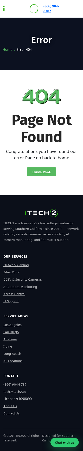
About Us (10, 406)
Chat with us (64, 442)
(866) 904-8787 (51, 8)
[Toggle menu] (76, 8)
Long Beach (12, 353)
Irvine (7, 346)
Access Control (14, 294)
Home (7, 49)
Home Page (41, 172)
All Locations (12, 361)
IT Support (11, 301)
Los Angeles (12, 324)
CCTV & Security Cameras (22, 279)
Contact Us (11, 413)
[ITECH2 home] (20, 8)
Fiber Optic (11, 272)
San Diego (11, 332)
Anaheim (10, 339)
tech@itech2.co (14, 391)
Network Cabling (16, 265)
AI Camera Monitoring (20, 286)
